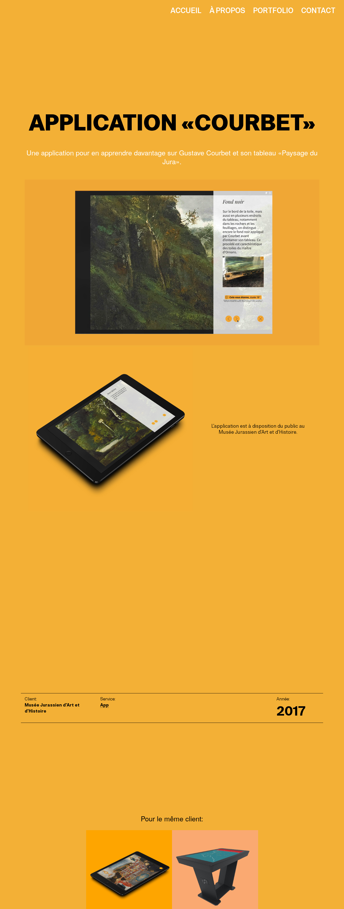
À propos (227, 10)
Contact (318, 10)
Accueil (185, 10)
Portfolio (273, 10)
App (104, 705)
